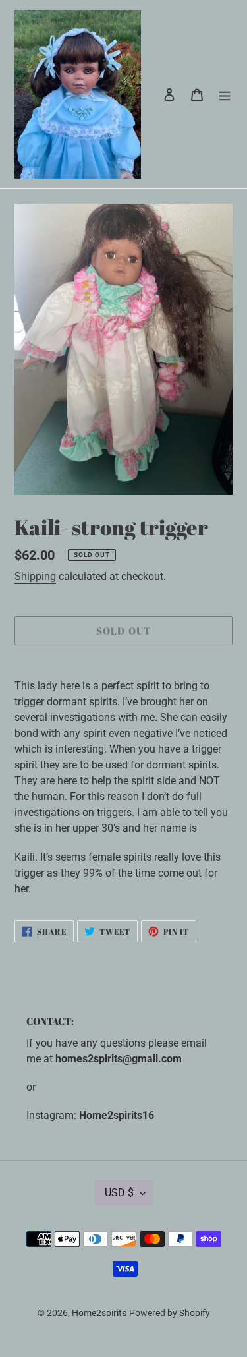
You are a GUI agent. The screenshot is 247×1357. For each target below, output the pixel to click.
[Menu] (224, 94)
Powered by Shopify (169, 1313)
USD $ (119, 1192)
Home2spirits (99, 1313)
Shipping (35, 576)
